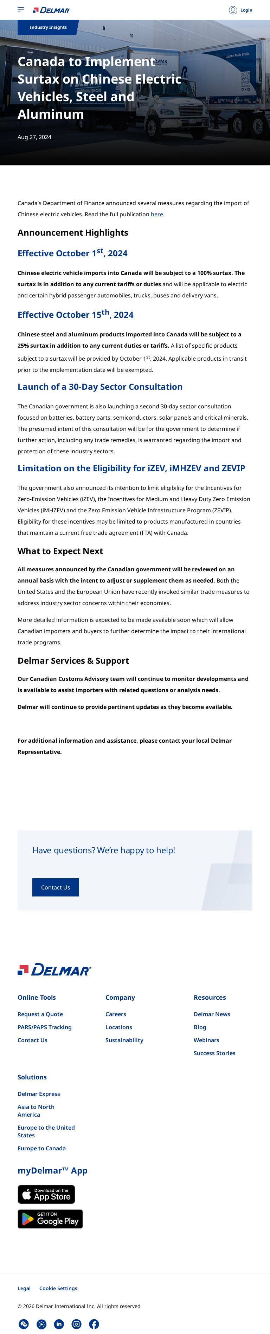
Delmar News (212, 1014)
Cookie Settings (58, 1288)
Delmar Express (39, 1094)
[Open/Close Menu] (21, 10)
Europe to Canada (42, 1148)
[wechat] (24, 1324)
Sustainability (124, 1040)
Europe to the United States (46, 1131)
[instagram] (76, 1324)
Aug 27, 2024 (34, 137)
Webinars (206, 1040)
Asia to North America (36, 1110)
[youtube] (41, 1324)
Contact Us (32, 1040)
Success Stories (215, 1053)
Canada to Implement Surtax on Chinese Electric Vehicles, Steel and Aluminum (100, 88)
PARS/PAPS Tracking (45, 1027)
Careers (115, 1014)
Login (246, 10)
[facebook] (94, 1324)
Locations (118, 1027)
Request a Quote (40, 1014)
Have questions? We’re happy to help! (103, 850)
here (157, 214)
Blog (200, 1027)
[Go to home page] (51, 9)
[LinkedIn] (59, 1324)
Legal (24, 1288)
